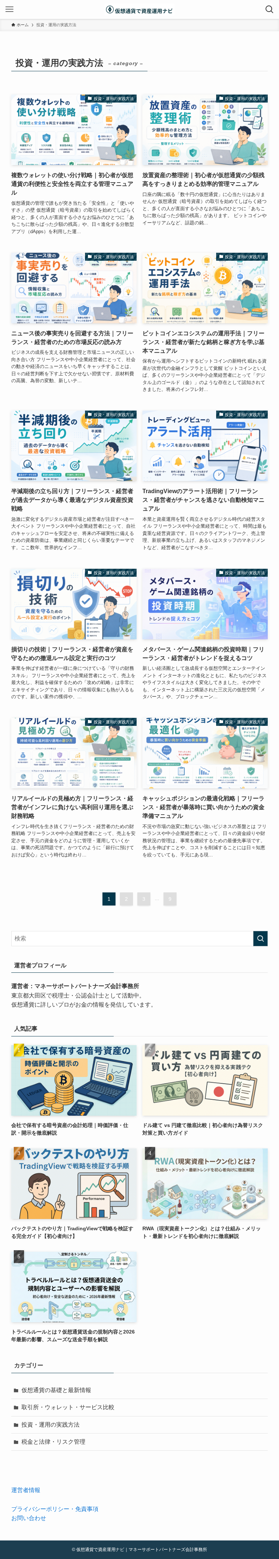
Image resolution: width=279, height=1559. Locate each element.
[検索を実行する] (260, 938)
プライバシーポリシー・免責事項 (54, 1509)
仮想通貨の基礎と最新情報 (56, 1390)
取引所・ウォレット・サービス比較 (67, 1407)
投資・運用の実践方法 (50, 1425)
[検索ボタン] (269, 9)
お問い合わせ (28, 1518)
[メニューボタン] (9, 9)
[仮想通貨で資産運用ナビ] (139, 9)
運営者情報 (25, 1490)
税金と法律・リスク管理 (53, 1442)
